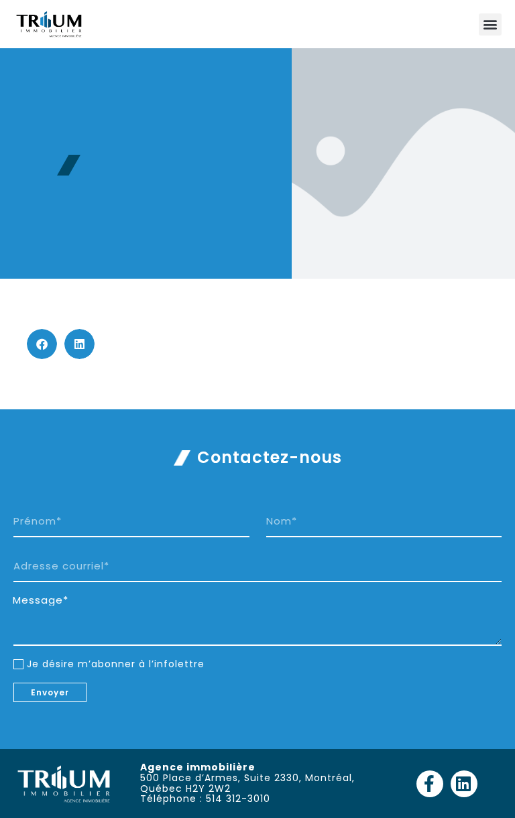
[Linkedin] (464, 783)
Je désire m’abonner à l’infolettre (116, 664)
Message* (40, 600)
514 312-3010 (238, 798)
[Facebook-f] (429, 783)
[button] (490, 24)
